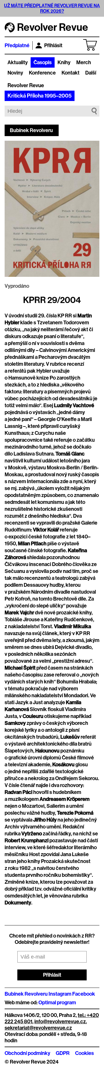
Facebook (83, 994)
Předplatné (17, 45)
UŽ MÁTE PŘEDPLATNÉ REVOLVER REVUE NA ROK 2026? (52, 8)
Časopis (43, 62)
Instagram (60, 994)
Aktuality (18, 62)
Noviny (15, 73)
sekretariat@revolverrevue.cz (38, 1028)
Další (90, 73)
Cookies (84, 1053)
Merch (83, 62)
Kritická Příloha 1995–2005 (40, 96)
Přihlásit (53, 45)
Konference (42, 73)
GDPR (63, 1053)
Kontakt (70, 73)
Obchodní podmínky (27, 1053)
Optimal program (57, 1002)
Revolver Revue (26, 85)
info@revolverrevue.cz (60, 1021)
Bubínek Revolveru (31, 130)
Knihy (63, 62)
